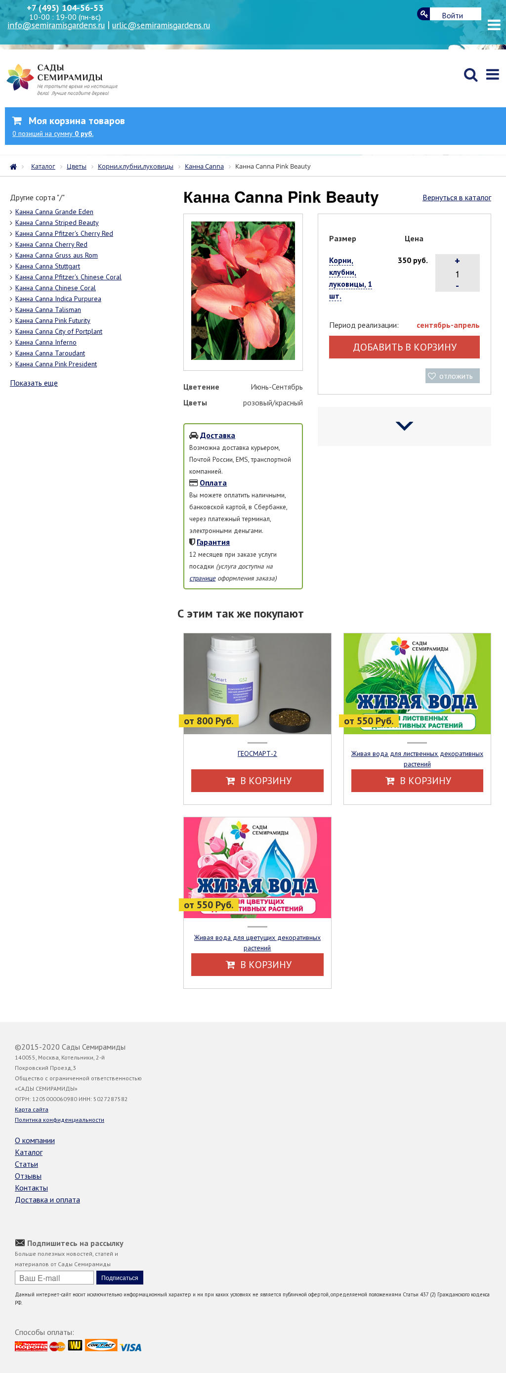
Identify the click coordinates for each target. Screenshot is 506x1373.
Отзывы (28, 1176)
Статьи (26, 1164)
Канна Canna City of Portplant (58, 331)
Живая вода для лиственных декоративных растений (417, 758)
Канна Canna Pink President (56, 363)
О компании (35, 1140)
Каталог (28, 1152)
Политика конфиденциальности (59, 1119)
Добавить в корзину (405, 347)
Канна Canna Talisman (48, 309)
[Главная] (16, 166)
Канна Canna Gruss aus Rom (56, 255)
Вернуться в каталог (456, 197)
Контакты (31, 1188)
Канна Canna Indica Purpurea (58, 298)
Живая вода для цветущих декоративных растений (257, 942)
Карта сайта (31, 1109)
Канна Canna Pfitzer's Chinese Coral (68, 276)
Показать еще (34, 383)
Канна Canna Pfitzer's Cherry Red (64, 233)
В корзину (265, 780)
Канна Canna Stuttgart (47, 266)
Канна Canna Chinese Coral (55, 287)
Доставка (217, 435)
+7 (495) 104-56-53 (65, 7)
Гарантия (213, 542)
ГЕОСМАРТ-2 (257, 753)
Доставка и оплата (47, 1199)
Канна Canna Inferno (46, 342)
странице (202, 578)
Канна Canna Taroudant (50, 353)
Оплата (213, 482)
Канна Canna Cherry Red (51, 244)
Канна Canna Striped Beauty (57, 222)
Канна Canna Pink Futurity (52, 320)
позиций (52, 133)
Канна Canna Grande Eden (54, 211)
